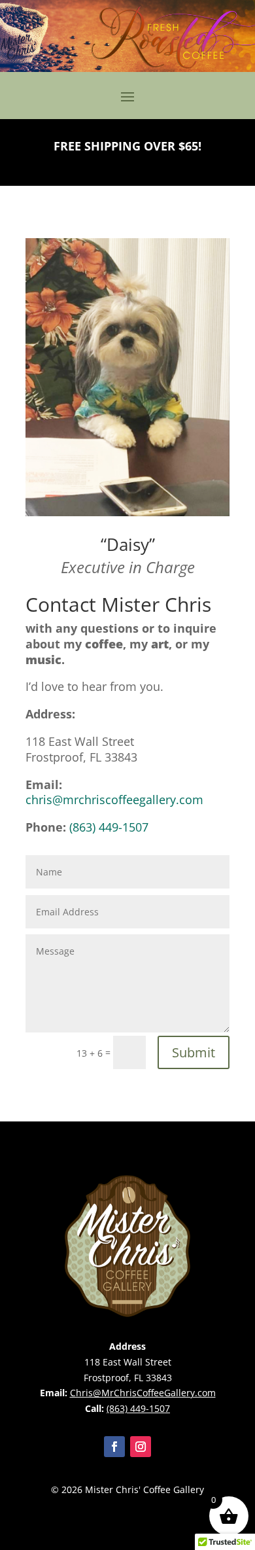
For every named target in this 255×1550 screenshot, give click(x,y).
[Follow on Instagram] (140, 1446)
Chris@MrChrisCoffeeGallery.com (143, 1392)
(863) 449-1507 (108, 827)
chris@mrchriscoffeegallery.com (114, 799)
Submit (193, 1052)
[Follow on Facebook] (114, 1446)
